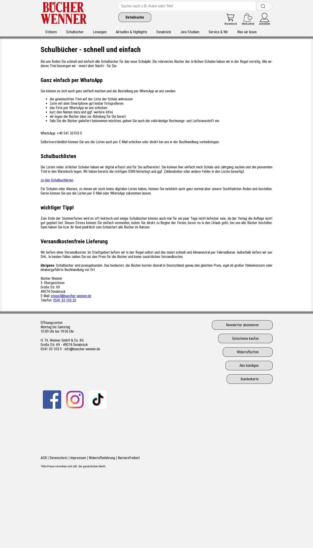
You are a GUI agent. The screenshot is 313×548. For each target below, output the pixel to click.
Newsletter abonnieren (242, 325)
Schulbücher (75, 32)
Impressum (78, 458)
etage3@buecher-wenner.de (71, 296)
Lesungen (100, 32)
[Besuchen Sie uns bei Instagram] (74, 399)
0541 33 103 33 (64, 300)
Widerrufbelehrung (102, 458)
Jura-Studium (189, 32)
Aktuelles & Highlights (131, 32)
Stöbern (51, 32)
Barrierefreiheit (129, 458)
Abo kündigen (249, 365)
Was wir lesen (247, 32)
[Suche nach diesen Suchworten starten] (264, 6)
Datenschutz (58, 458)
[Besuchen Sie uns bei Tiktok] (97, 399)
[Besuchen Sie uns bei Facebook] (52, 399)
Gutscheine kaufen (245, 338)
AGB (44, 458)
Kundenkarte (250, 379)
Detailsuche (135, 17)
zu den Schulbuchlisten (57, 180)
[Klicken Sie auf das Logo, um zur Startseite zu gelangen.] (64, 13)
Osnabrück (163, 32)
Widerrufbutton (248, 352)
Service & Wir (218, 32)
